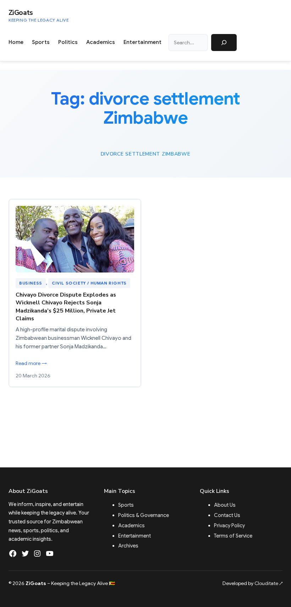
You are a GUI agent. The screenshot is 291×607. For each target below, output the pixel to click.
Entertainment (134, 536)
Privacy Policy (229, 525)
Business (30, 283)
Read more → (31, 363)
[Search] (224, 42)
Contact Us (227, 515)
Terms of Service (233, 536)
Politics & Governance (143, 515)
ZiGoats (21, 12)
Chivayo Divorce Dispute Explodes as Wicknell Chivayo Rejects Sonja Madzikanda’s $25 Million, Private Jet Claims (66, 306)
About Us (225, 505)
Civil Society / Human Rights (89, 283)
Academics (131, 525)
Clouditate (268, 583)
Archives (128, 546)
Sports (126, 505)
